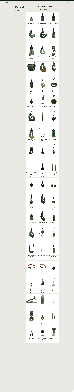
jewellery (40, 9)
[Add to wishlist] (36, 12)
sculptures (46, 9)
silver (37, 9)
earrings (42, 9)
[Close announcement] (72, 0)
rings (43, 9)
